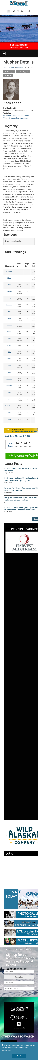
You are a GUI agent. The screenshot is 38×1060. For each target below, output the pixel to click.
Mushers (19, 67)
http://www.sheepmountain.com (16, 116)
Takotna (9, 331)
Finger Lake (9, 298)
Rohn (9, 311)
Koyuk (9, 392)
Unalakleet (9, 379)
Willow (9, 278)
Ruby (9, 352)
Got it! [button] (19, 1056)
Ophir (9, 338)
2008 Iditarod (8, 67)
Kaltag (9, 372)
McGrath (9, 325)
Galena (9, 358)
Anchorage (9, 271)
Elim (9, 399)
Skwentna (9, 291)
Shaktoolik (9, 385)
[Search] (29, 11)
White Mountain (9, 406)
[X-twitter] (18, 11)
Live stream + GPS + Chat (19, 47)
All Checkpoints (23, 72)
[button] (8, 11)
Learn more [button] (6, 1050)
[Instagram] (22, 11)
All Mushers (9, 72)
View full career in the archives (15, 118)
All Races (8, 75)
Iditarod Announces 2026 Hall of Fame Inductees (20, 469)
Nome (9, 419)
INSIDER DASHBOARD (19, 45)
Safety (9, 412)
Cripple (9, 345)
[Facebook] (14, 11)
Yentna (9, 284)
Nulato (9, 365)
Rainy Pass (9, 305)
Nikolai (9, 318)
